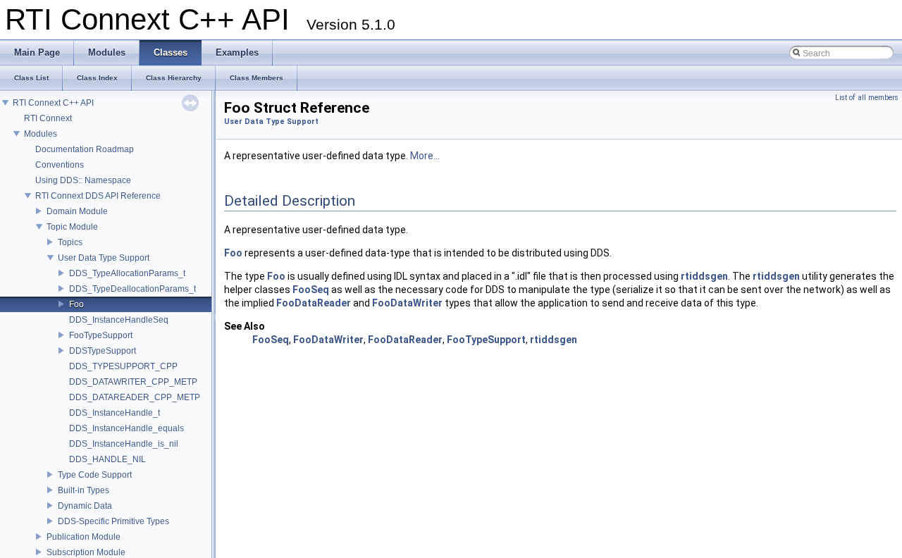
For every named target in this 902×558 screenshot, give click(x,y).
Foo (76, 304)
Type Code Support (95, 475)
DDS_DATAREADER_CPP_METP (134, 397)
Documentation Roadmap (84, 149)
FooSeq (310, 289)
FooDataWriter (407, 303)
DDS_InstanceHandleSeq (118, 320)
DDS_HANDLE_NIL (107, 459)
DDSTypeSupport (102, 351)
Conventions (59, 165)
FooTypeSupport (100, 335)
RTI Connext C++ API (53, 103)
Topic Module (72, 227)
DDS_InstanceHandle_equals (126, 428)
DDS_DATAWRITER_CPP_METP (133, 382)
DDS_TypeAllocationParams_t (127, 273)
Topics (70, 242)
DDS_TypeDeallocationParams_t (132, 289)
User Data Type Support (103, 258)
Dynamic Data (85, 506)
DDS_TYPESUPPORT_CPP (123, 366)
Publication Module (84, 537)
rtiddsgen (704, 276)
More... (425, 155)
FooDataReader (313, 303)
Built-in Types (83, 490)
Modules (40, 134)
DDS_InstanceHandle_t (114, 413)
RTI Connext (48, 118)
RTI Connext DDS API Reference (98, 196)
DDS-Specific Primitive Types (113, 521)
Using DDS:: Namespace (83, 180)
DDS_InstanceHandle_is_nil (123, 444)
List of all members (866, 97)
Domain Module (77, 211)
